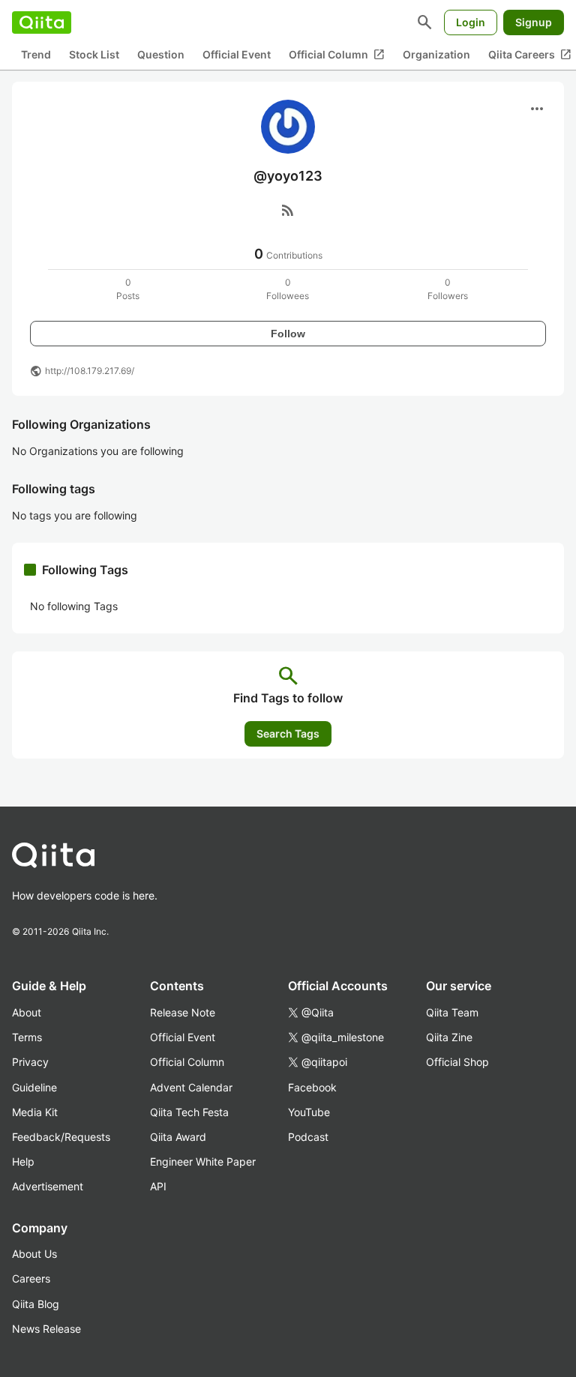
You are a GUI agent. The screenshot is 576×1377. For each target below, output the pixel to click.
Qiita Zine (449, 1037)
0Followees (287, 289)
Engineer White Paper (203, 1161)
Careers (31, 1278)
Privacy (30, 1061)
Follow (288, 334)
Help (23, 1161)
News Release (46, 1328)
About (26, 1012)
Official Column (337, 54)
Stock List (94, 54)
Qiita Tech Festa (189, 1112)
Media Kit (35, 1112)
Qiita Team (452, 1012)
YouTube (309, 1112)
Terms (27, 1037)
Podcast (308, 1136)
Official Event (236, 54)
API (158, 1186)
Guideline (34, 1087)
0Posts (128, 289)
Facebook (312, 1087)
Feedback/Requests (61, 1136)
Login (470, 22)
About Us (34, 1253)
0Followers (448, 289)
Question (160, 54)
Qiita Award (178, 1136)
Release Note (182, 1012)
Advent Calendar (191, 1087)
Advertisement (47, 1186)
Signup (533, 22)
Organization (436, 54)
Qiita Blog (35, 1304)
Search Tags (288, 733)
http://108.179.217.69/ (89, 370)
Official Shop (457, 1061)
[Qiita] (41, 22)
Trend (36, 54)
